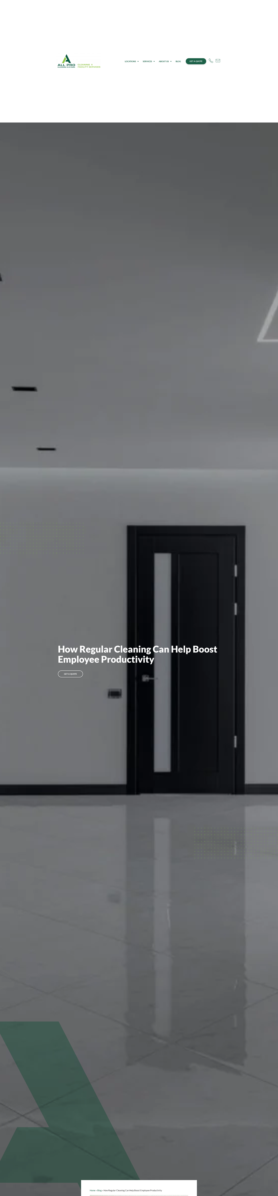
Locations (130, 61)
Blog (178, 61)
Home (92, 1190)
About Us (164, 61)
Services (147, 61)
